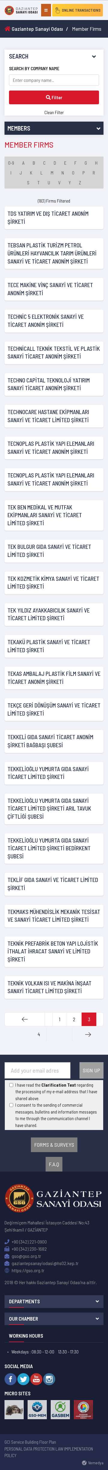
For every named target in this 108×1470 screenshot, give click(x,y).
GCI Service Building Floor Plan (30, 1442)
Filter (56, 97)
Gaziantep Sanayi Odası (36, 28)
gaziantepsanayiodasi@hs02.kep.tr (45, 1263)
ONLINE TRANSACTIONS (81, 10)
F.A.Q (54, 1164)
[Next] (88, 1034)
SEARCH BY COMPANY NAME (34, 68)
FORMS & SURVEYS (54, 1144)
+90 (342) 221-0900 (29, 1241)
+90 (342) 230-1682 (29, 1249)
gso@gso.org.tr (26, 1256)
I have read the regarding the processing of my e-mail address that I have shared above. (56, 1091)
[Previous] (25, 1019)
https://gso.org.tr (27, 1270)
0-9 (11, 163)
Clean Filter (54, 112)
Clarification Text (58, 1085)
